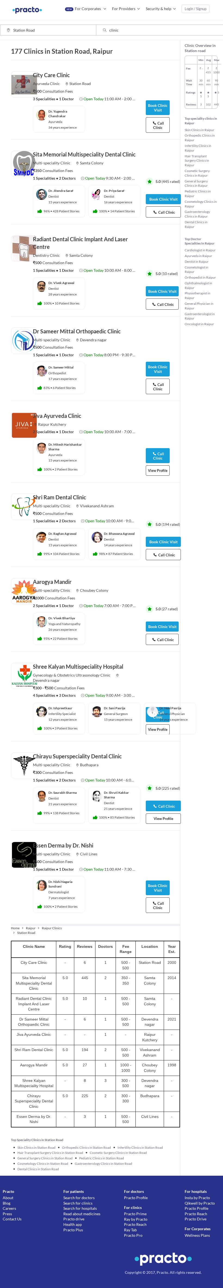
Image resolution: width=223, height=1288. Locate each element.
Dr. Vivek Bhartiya (61, 618)
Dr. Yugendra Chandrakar (57, 113)
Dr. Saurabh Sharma (62, 793)
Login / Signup (195, 9)
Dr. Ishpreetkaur (60, 708)
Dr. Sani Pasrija (114, 708)
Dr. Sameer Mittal (60, 367)
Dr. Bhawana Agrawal (119, 534)
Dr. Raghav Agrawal (62, 534)
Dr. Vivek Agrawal (61, 283)
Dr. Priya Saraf (114, 191)
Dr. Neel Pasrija (170, 708)
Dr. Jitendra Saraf (60, 191)
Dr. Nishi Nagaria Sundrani (60, 884)
